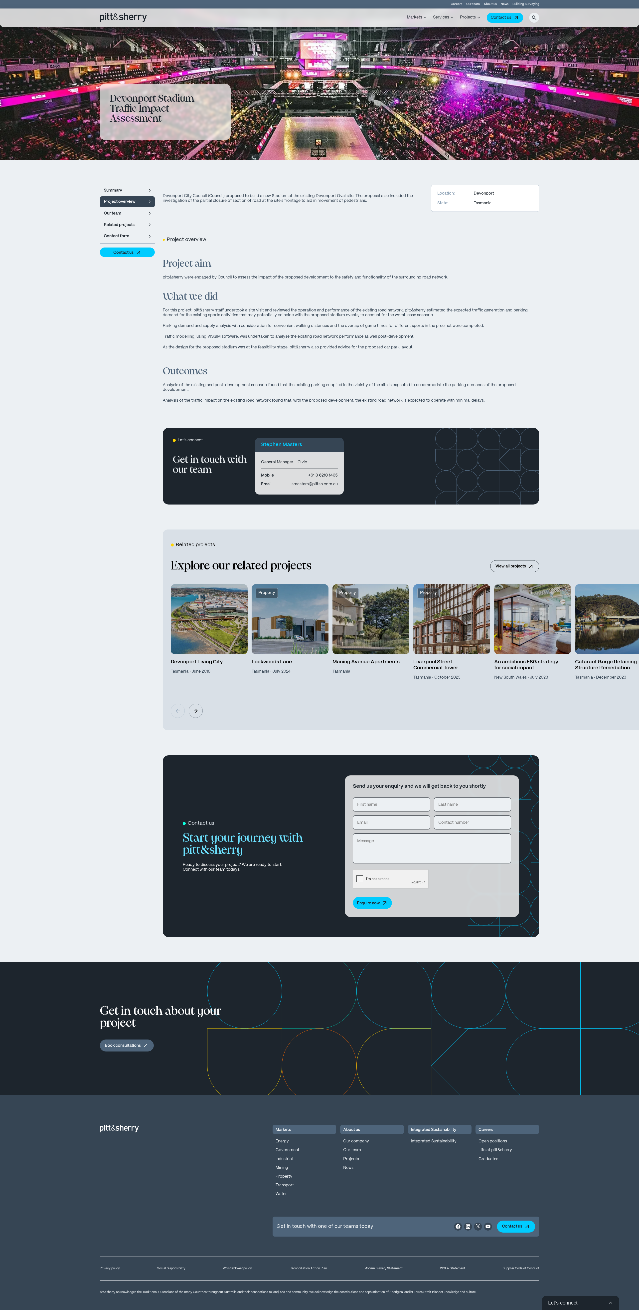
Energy (282, 1141)
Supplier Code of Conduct (521, 1268)
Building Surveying (525, 4)
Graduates (488, 1159)
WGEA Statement (452, 1268)
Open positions (493, 1141)
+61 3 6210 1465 (323, 475)
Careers (456, 4)
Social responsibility (171, 1268)
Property (284, 1176)
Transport (285, 1185)
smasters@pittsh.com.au (315, 484)
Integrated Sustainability (434, 1141)
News (504, 4)
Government (287, 1150)
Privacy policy (110, 1268)
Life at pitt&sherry (495, 1150)
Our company (356, 1141)
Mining (282, 1168)
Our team (473, 4)
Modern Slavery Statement (383, 1268)
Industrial (284, 1159)
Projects (351, 1159)
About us (490, 4)
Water (281, 1194)
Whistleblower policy (237, 1268)
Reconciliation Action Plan (308, 1268)
